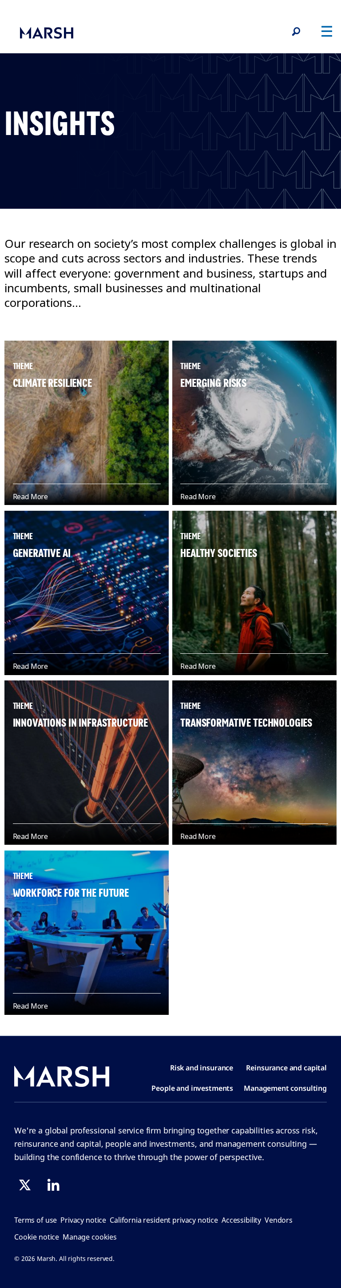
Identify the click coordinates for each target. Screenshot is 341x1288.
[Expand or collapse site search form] (296, 32)
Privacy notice (83, 1220)
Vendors (279, 1220)
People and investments (192, 1088)
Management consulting (285, 1088)
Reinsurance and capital (286, 1068)
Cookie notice (36, 1237)
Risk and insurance (201, 1068)
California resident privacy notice (164, 1220)
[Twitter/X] (25, 1185)
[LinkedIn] (53, 1185)
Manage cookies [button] (90, 1237)
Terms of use (35, 1220)
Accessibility (241, 1220)
